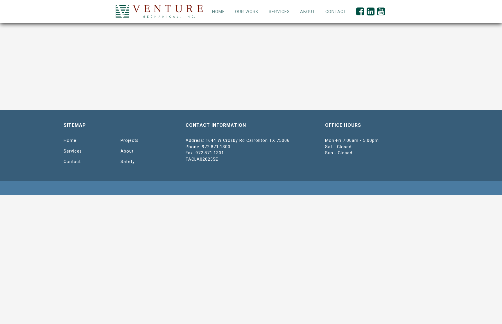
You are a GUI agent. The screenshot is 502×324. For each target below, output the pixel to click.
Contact (72, 161)
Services (279, 11)
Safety (128, 161)
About (127, 151)
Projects (130, 140)
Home (218, 11)
